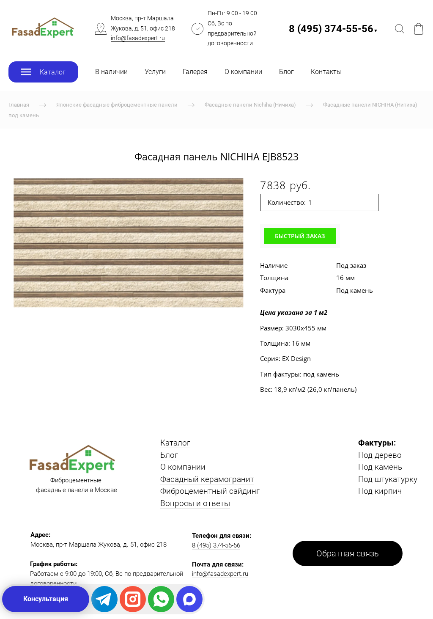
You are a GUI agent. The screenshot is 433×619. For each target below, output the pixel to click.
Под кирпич (380, 491)
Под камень (380, 467)
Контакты (326, 72)
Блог (286, 72)
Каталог (175, 443)
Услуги (155, 72)
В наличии (111, 72)
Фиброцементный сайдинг (210, 491)
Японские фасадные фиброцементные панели (117, 105)
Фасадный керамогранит (207, 479)
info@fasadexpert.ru (138, 38)
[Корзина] (419, 29)
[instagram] (133, 599)
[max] (189, 599)
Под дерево (380, 455)
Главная (18, 105)
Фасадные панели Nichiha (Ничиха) (250, 105)
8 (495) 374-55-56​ (333, 29)
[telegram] (104, 599)
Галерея (195, 72)
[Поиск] (399, 29)
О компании (243, 72)
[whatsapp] (161, 599)
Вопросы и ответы (195, 503)
